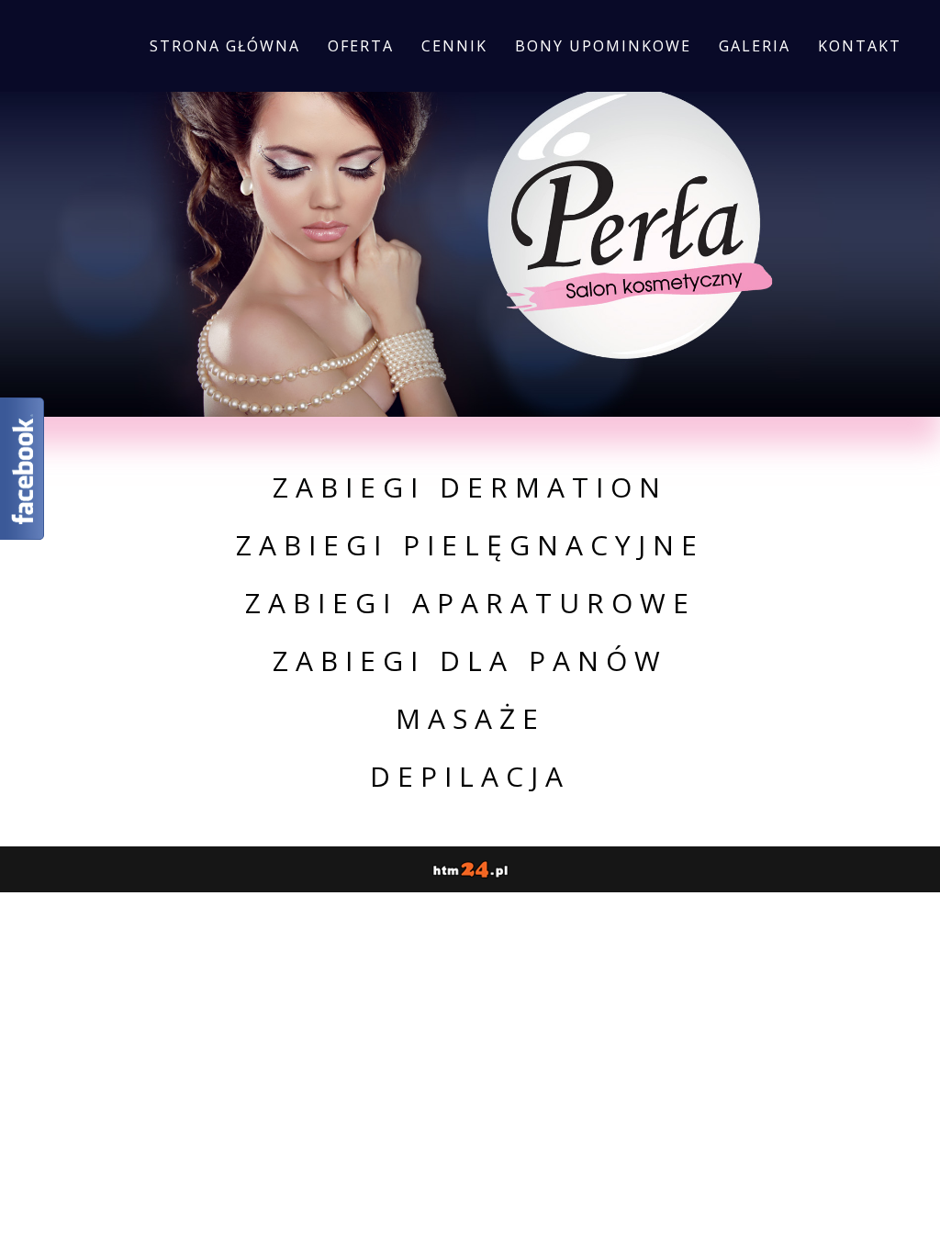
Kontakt (859, 46)
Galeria (754, 46)
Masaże (470, 718)
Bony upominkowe (603, 46)
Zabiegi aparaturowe (470, 602)
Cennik (454, 46)
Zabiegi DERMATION (470, 487)
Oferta (361, 46)
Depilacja (470, 776)
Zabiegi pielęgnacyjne (470, 545)
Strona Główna (225, 46)
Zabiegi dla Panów (470, 660)
